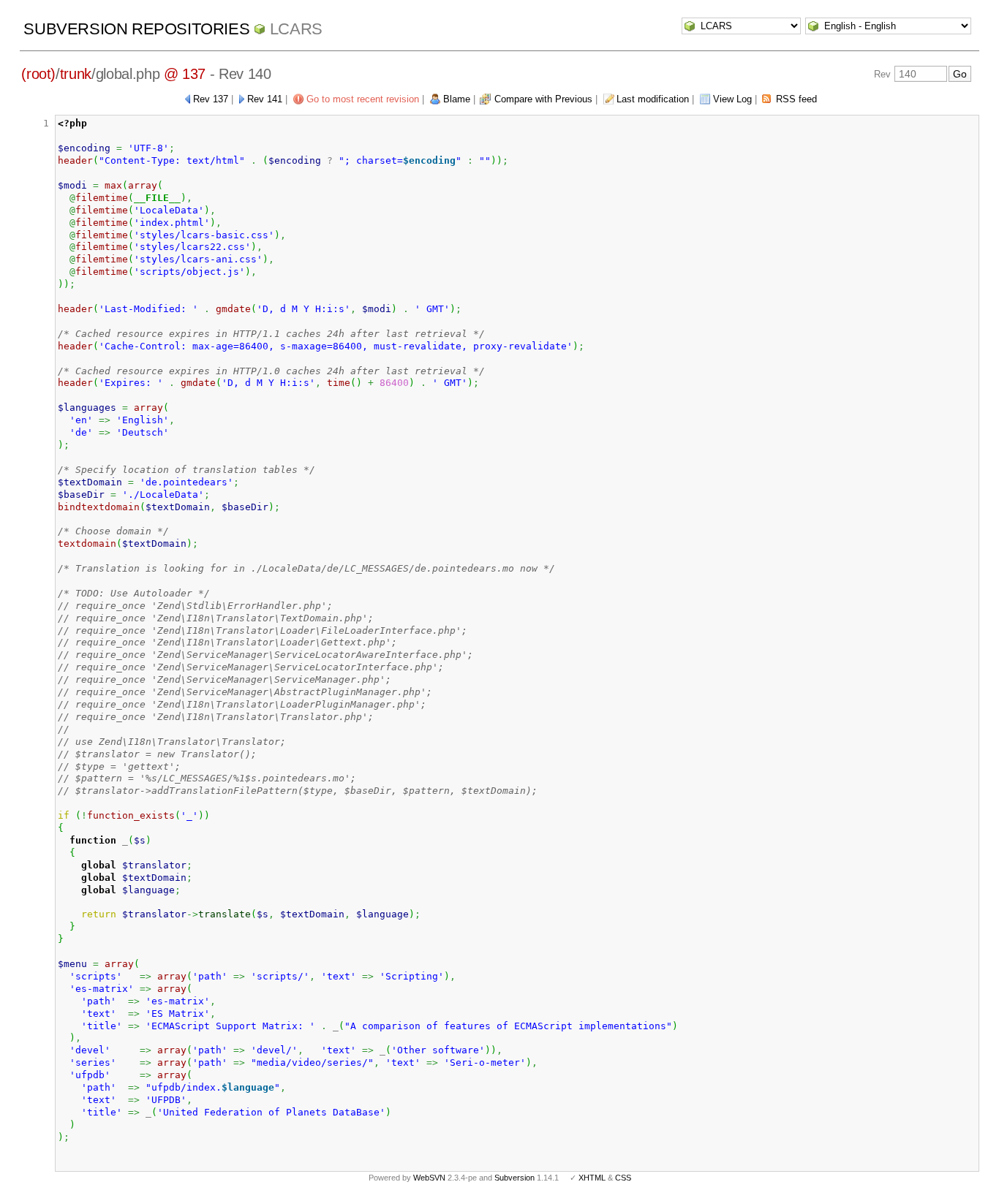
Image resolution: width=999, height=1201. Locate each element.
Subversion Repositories (136, 29)
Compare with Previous (543, 99)
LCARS (296, 29)
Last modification (653, 99)
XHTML (592, 1177)
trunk (75, 74)
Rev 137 (210, 99)
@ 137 (185, 74)
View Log (732, 99)
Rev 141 (264, 99)
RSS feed (796, 99)
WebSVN (429, 1177)
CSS (623, 1177)
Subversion (514, 1177)
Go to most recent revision (362, 99)
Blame (456, 99)
